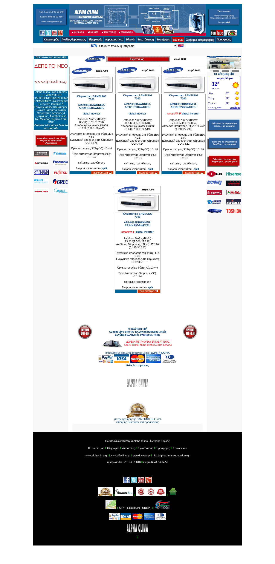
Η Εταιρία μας (96, 448)
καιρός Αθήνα (225, 78)
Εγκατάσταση (145, 448)
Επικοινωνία (180, 448)
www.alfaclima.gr (121, 455)
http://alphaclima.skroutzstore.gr (171, 455)
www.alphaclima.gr (97, 455)
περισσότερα (100, 172)
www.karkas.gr (141, 455)
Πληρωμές (113, 448)
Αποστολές (128, 448)
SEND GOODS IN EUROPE (135, 508)
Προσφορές (163, 448)
